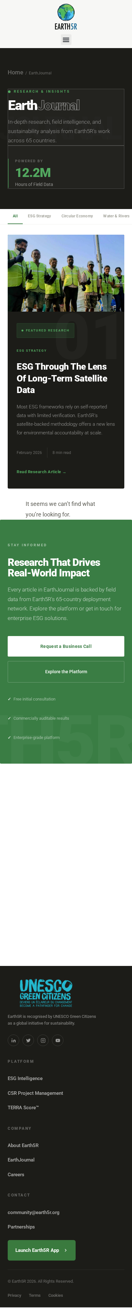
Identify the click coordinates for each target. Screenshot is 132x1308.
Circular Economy (77, 216)
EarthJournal (21, 1160)
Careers (16, 1175)
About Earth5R (23, 1145)
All (15, 216)
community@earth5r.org (34, 1212)
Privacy (14, 1295)
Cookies (55, 1295)
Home (15, 72)
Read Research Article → (42, 471)
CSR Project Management (35, 1093)
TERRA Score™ (23, 1108)
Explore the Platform (66, 671)
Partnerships (21, 1227)
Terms (35, 1295)
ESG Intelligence (25, 1078)
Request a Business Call (66, 646)
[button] (66, 39)
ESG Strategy (39, 216)
